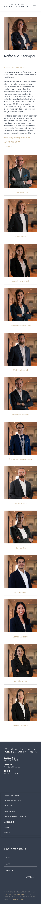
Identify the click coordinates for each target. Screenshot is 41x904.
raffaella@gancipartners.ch (17, 137)
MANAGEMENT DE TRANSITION (15, 817)
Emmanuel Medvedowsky (20, 459)
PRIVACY (15, 899)
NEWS (6, 827)
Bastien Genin (20, 592)
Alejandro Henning (20, 414)
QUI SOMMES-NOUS (11, 795)
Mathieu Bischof (20, 370)
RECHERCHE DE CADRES (12, 801)
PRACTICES (8, 806)
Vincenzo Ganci (20, 192)
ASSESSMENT (9, 822)
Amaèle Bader (20, 681)
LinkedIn (8, 146)
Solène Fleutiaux (20, 725)
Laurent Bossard (20, 503)
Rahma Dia (20, 548)
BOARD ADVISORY (10, 811)
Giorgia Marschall (20, 281)
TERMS (21, 899)
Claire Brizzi (20, 236)
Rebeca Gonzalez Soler (20, 325)
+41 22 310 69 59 (12, 142)
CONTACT (7, 833)
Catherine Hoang (20, 637)
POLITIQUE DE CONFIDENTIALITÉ (15, 894)
